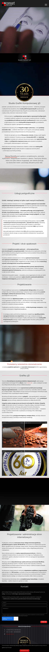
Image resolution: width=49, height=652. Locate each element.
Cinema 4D (29, 383)
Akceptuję (24, 650)
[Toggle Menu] (46, 4)
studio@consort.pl (10, 634)
